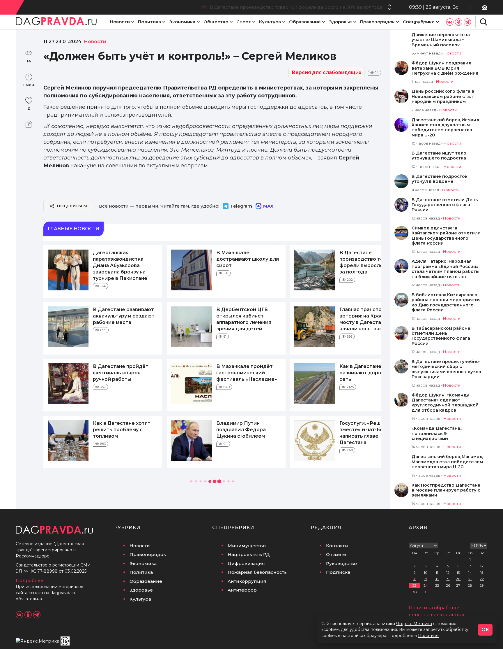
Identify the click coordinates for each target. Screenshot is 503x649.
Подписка (338, 572)
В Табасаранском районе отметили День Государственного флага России (441, 336)
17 (425, 579)
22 (482, 579)
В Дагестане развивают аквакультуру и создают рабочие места (124, 316)
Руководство (341, 563)
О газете (336, 554)
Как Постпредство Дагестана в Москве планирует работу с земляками (446, 490)
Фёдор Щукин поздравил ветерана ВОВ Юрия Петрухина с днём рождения (445, 68)
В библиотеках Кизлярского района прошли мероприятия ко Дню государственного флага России (446, 302)
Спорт (243, 21)
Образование (305, 21)
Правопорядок (377, 21)
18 (437, 579)
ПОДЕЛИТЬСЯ (72, 206)
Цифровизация (246, 563)
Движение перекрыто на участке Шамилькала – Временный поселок (441, 40)
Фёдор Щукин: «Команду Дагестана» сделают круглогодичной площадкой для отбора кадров (445, 403)
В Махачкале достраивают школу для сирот (247, 259)
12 (447, 572)
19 (447, 579)
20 (458, 579)
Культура (270, 21)
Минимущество (247, 545)
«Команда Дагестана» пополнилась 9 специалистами (437, 433)
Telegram (241, 206)
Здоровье (340, 21)
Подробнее (29, 580)
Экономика (182, 21)
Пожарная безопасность (257, 572)
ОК (485, 629)
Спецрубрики (419, 21)
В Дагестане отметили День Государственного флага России (445, 205)
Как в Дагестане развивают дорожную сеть (367, 373)
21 (470, 579)
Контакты (337, 545)
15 (481, 572)
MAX (268, 206)
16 (414, 579)
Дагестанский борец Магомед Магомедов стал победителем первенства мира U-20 (447, 461)
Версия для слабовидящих (326, 72)
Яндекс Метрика (414, 623)
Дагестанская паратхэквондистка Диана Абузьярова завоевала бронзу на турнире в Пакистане (120, 265)
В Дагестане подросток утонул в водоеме (439, 179)
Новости (120, 21)
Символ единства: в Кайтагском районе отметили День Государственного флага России (446, 236)
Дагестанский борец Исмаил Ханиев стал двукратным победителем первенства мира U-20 (445, 127)
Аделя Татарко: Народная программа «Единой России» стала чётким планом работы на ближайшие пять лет (445, 269)
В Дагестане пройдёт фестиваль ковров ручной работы (120, 373)
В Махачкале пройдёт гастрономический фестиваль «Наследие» (246, 373)
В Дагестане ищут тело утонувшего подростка (439, 156)
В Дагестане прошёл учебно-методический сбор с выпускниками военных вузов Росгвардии (446, 369)
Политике (428, 635)
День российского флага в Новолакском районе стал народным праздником (443, 96)
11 (437, 572)
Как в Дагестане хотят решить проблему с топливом (121, 429)
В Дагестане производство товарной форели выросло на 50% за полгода (296, 7)
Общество (215, 21)
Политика (149, 21)
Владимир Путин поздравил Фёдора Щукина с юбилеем (241, 429)
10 (426, 572)
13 (458, 572)
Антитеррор (242, 590)
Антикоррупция (247, 581)
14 (470, 572)
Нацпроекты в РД (249, 554)
